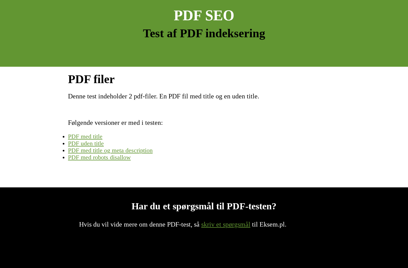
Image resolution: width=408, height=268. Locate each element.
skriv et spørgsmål (225, 224)
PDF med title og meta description (110, 150)
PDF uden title (86, 143)
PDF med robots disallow (99, 157)
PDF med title (85, 136)
